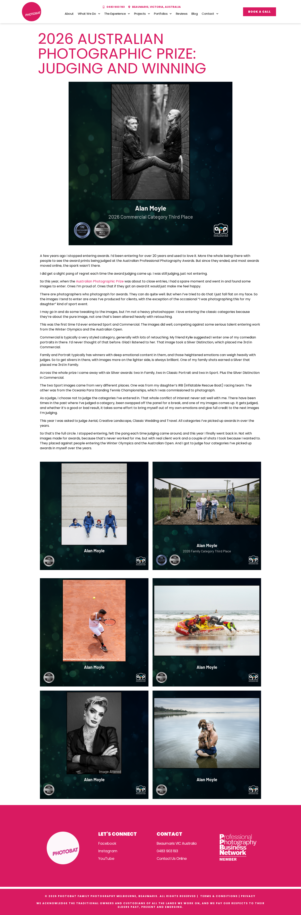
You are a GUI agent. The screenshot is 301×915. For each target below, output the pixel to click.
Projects (140, 13)
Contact (208, 13)
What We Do (87, 13)
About (69, 13)
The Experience (115, 13)
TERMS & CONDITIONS (219, 896)
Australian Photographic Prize (100, 281)
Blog (194, 13)
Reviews (182, 13)
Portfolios (160, 13)
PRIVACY (248, 896)
